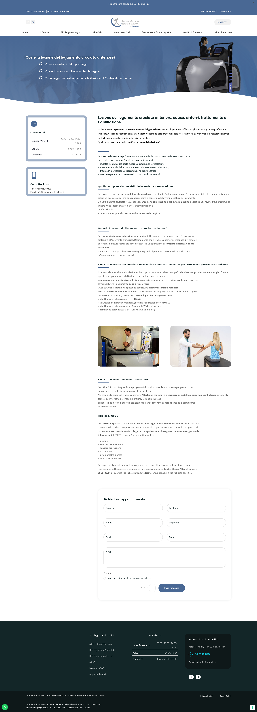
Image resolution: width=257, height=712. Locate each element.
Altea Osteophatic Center (101, 644)
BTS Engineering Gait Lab (101, 656)
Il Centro (44, 32)
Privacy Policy (206, 696)
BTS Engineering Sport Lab (102, 650)
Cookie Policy (225, 696)
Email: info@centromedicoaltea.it (47, 192)
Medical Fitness (191, 32)
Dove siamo (225, 11)
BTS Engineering (69, 32)
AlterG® (97, 32)
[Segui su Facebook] (28, 22)
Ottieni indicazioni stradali (201, 662)
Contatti (222, 22)
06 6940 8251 (203, 654)
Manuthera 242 (122, 32)
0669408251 (46, 188)
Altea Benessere (223, 32)
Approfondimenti (97, 674)
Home (25, 32)
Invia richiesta (171, 588)
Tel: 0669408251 (209, 11)
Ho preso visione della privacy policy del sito (129, 578)
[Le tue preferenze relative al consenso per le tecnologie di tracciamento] (252, 707)
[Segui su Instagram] (33, 22)
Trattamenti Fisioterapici (155, 32)
